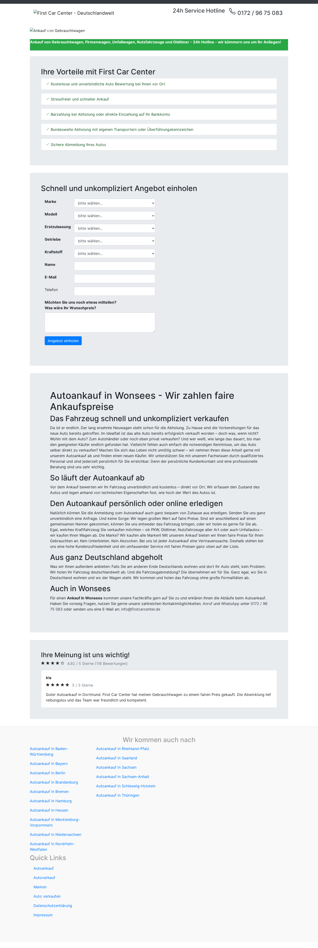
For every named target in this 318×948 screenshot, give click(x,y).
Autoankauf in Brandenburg (54, 782)
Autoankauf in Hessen (49, 810)
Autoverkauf (44, 877)
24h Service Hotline (199, 10)
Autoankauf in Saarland (116, 758)
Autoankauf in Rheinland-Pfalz (122, 748)
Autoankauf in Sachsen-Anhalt (122, 776)
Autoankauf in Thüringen (117, 795)
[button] (49, 30)
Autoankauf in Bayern (49, 763)
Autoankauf (44, 868)
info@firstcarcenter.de (140, 609)
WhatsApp (230, 603)
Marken (40, 887)
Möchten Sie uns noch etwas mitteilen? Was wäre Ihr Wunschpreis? (80, 305)
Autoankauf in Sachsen (116, 767)
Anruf (207, 603)
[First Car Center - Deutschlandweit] (74, 13)
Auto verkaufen (47, 896)
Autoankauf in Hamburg (51, 801)
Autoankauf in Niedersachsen (55, 834)
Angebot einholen (63, 340)
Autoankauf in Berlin (47, 773)
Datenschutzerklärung (53, 905)
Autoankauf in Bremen (49, 791)
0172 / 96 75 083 (259, 13)
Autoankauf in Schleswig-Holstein (126, 786)
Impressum (43, 915)
